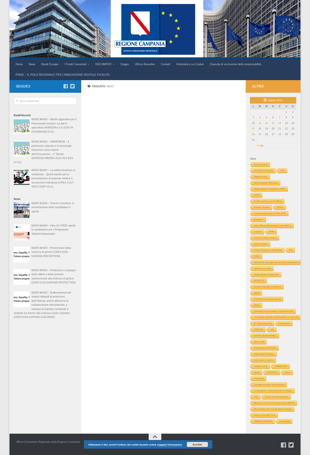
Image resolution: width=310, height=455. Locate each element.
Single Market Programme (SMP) (270, 189)
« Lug (260, 145)
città (272, 329)
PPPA (272, 231)
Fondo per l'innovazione (276, 397)
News (32, 64)
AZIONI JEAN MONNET (265, 335)
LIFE (282, 170)
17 (253, 128)
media (257, 372)
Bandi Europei (49, 64)
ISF (290, 250)
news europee (261, 244)
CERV (257, 195)
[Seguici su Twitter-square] (72, 86)
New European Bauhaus (266, 183)
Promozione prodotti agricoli (267, 299)
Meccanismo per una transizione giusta (273, 409)
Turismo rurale (261, 366)
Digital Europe (261, 176)
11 (260, 123)
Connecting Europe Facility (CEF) (270, 213)
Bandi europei (261, 164)
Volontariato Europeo (264, 354)
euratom (258, 231)
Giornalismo (284, 323)
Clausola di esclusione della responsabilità (235, 64)
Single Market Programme (266, 274)
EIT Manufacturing (263, 323)
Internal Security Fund (264, 415)
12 (266, 123)
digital (257, 293)
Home (19, 64)
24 (253, 134)
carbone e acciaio (262, 268)
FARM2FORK (281, 366)
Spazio (280, 207)
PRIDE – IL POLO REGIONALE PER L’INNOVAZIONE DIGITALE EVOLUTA (63, 74)
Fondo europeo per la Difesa (268, 201)
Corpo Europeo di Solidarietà (268, 250)
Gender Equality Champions (267, 286)
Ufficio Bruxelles (145, 64)
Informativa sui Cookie (190, 64)
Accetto (197, 444)
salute (288, 372)
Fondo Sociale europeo (265, 238)
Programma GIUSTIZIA (265, 348)
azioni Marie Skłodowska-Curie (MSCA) (272, 225)
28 (279, 134)
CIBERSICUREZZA (263, 421)
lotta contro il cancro (264, 360)
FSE (256, 397)
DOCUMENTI (103, 64)
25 (259, 134)
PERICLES (259, 280)
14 (279, 123)
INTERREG (272, 372)
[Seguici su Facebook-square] (65, 86)
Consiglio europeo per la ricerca (269, 384)
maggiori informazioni (169, 444)
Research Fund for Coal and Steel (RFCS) (274, 403)
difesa (257, 305)
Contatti (165, 64)
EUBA (257, 256)
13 (273, 123)
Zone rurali (259, 342)
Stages (124, 64)
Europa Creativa (262, 207)
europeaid (259, 378)
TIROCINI (258, 329)
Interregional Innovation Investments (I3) (273, 311)
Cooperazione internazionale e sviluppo (273, 390)
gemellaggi (284, 421)
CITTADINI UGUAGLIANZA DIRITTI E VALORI (276, 317)
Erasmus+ (259, 219)
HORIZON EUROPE (263, 170)
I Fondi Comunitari (75, 64)
